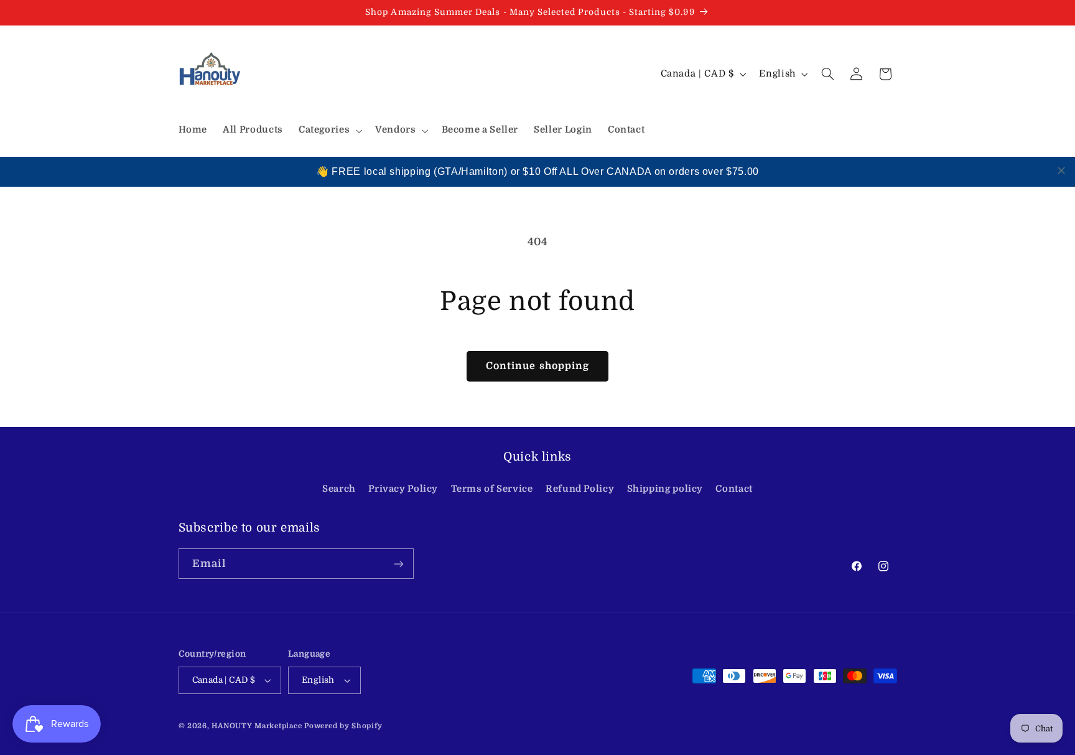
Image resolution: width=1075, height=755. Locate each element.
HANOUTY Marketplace (257, 726)
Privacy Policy (403, 489)
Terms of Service (492, 489)
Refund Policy (580, 489)
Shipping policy (665, 489)
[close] (1061, 170)
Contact (733, 489)
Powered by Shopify (343, 726)
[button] (329, 130)
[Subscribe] (398, 563)
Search (339, 489)
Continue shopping (537, 366)
